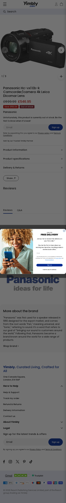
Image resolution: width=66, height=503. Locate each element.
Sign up (49, 265)
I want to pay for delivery (49, 269)
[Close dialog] (64, 231)
